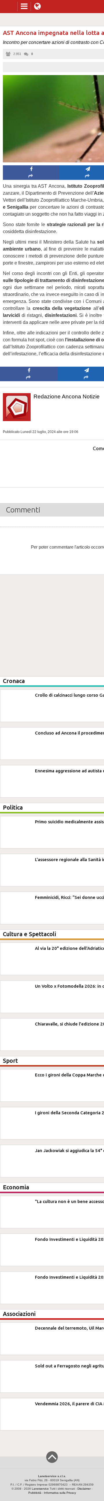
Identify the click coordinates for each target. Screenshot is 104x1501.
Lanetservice (40, 1488)
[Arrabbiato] (29, 466)
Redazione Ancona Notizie (67, 396)
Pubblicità (34, 1492)
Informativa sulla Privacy (60, 1492)
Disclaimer (84, 1488)
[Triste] (87, 466)
